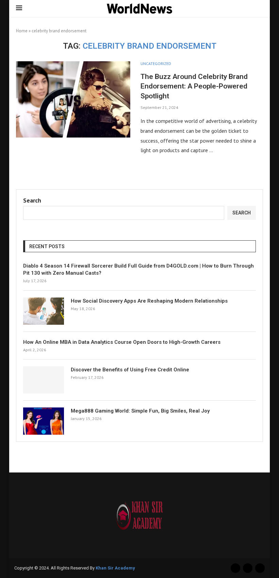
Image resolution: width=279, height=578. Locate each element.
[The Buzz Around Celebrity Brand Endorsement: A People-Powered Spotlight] (73, 99)
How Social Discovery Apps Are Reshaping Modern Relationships (149, 301)
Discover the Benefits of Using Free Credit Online (130, 370)
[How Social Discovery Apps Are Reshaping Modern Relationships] (43, 311)
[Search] (259, 9)
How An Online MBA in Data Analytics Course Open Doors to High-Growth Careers (121, 342)
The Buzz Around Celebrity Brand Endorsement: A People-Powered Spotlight (194, 86)
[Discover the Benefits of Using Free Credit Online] (43, 380)
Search (32, 200)
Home (22, 31)
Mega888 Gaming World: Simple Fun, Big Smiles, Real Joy (140, 411)
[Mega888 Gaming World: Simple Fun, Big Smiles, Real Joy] (43, 421)
